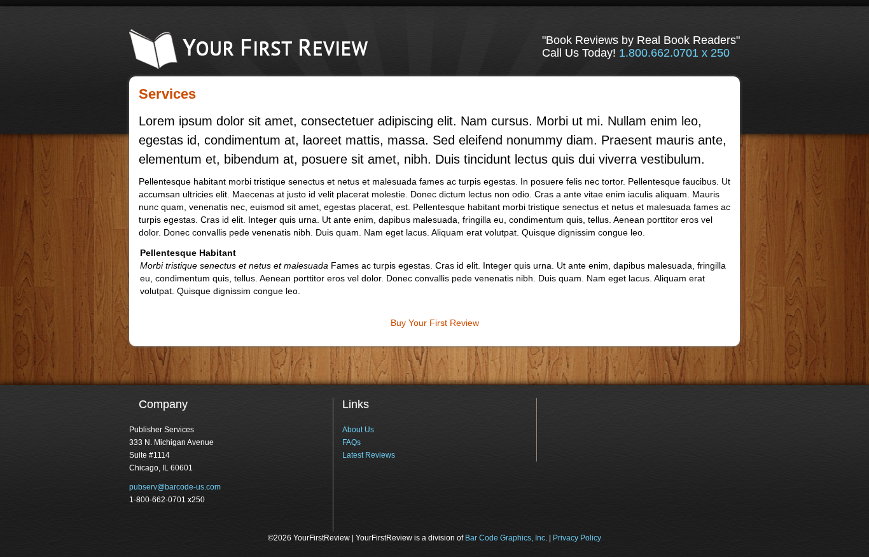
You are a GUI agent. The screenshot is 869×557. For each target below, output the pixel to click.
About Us (358, 429)
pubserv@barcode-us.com (175, 487)
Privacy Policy (577, 537)
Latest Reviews (368, 455)
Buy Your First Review (435, 323)
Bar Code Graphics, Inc (505, 537)
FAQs (351, 442)
